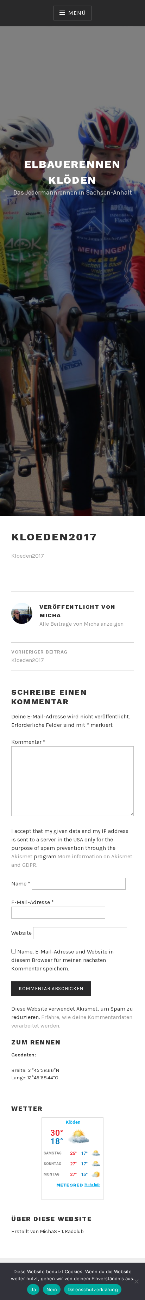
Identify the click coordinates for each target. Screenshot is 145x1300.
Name (20, 883)
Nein (51, 1289)
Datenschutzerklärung (93, 1289)
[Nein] (136, 1281)
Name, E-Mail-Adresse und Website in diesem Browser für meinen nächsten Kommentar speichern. (62, 960)
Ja (33, 1289)
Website (21, 933)
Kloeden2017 (27, 555)
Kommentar (28, 741)
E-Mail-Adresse (32, 902)
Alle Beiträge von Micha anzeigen (81, 623)
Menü (76, 13)
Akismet (21, 856)
